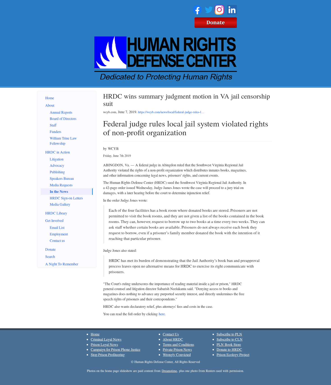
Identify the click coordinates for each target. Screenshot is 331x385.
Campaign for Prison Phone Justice (115, 349)
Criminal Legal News (106, 339)
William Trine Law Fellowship (63, 141)
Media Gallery (60, 204)
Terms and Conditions (178, 344)
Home (49, 97)
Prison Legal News (104, 344)
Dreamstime (169, 371)
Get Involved (54, 220)
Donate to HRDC (229, 349)
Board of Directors (63, 118)
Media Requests (61, 184)
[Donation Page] (216, 22)
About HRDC (173, 339)
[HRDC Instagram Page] (219, 9)
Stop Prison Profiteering (108, 354)
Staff (53, 125)
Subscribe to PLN (229, 334)
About (49, 105)
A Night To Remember (61, 263)
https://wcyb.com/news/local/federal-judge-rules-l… (171, 112)
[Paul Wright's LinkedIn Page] (232, 9)
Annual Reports (61, 112)
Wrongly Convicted (177, 354)
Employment (59, 234)
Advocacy (57, 165)
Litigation (56, 159)
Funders (55, 131)
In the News (59, 191)
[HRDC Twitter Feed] (209, 9)
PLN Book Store (229, 344)
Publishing (57, 171)
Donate (50, 249)
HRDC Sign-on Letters (66, 198)
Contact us (57, 240)
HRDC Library (56, 213)
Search (50, 256)
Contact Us (171, 334)
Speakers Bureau (62, 178)
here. (162, 313)
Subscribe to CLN (230, 339)
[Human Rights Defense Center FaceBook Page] (197, 9)
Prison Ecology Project (233, 354)
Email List (57, 227)
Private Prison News (177, 349)
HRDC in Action (57, 152)
